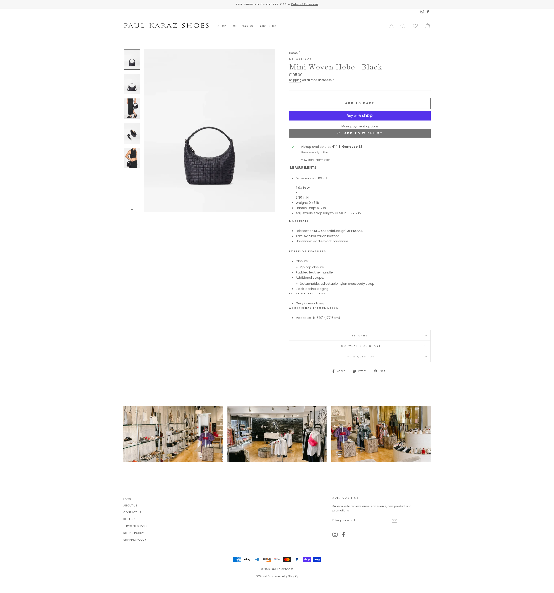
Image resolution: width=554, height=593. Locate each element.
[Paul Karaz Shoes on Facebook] (343, 534)
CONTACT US (132, 512)
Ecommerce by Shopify (283, 576)
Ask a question (360, 356)
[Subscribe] (394, 520)
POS (258, 576)
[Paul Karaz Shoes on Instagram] (335, 534)
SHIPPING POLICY (134, 540)
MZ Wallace (300, 59)
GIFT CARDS (243, 26)
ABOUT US (268, 26)
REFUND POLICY (133, 533)
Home (293, 53)
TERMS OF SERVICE (135, 526)
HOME (127, 499)
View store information (315, 160)
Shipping (295, 80)
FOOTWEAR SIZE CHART (360, 346)
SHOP (221, 26)
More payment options (359, 126)
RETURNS (360, 335)
